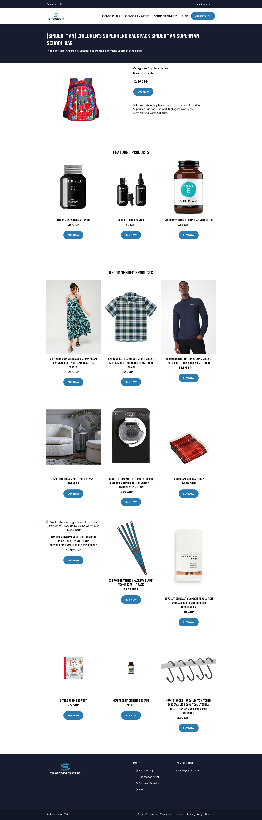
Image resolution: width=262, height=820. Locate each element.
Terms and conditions (172, 814)
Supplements (155, 68)
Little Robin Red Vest (73, 700)
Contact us (151, 814)
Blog (185, 16)
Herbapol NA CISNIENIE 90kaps (131, 700)
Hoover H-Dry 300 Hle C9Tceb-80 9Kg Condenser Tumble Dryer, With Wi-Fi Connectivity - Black (131, 483)
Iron (166, 68)
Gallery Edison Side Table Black (73, 478)
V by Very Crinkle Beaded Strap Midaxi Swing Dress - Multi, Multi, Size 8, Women (73, 363)
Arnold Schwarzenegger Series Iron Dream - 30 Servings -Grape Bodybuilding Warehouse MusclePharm (73, 541)
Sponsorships (110, 16)
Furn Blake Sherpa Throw (189, 478)
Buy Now (143, 91)
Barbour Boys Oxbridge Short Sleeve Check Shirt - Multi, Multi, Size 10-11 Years (131, 363)
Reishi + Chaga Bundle (131, 220)
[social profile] (61, 4)
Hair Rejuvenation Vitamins (73, 220)
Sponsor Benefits (165, 16)
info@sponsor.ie (205, 4)
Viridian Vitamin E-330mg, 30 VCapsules (189, 220)
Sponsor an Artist (137, 16)
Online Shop (203, 16)
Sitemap (209, 814)
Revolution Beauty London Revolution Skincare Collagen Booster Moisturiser (189, 603)
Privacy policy (194, 814)
